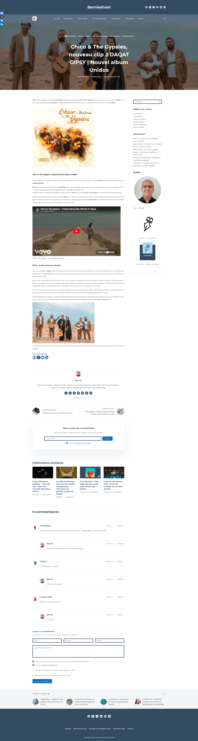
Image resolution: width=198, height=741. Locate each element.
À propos (68, 729)
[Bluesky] (42, 357)
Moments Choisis (139, 122)
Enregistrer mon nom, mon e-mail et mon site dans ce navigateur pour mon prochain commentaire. (62, 661)
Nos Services (129, 19)
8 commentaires (69, 497)
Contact (140, 19)
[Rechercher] (165, 19)
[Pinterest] (157, 7)
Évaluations (115, 19)
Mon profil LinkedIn (99, 387)
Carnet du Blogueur (139, 124)
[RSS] (164, 7)
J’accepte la (80, 443)
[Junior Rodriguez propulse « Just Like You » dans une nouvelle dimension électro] (42, 472)
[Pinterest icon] (86, 393)
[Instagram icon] (82, 393)
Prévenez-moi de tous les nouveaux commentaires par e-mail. (55, 670)
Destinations (68, 19)
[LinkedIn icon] (70, 393)
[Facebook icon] (66, 393)
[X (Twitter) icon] (78, 393)
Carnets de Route (138, 127)
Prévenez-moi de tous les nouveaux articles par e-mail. (52, 675)
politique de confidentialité (83, 443)
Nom (36, 640)
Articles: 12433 (78, 397)
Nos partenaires (119, 729)
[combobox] (146, 102)
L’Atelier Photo (138, 116)
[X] (38, 357)
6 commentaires (127, 36)
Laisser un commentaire (42, 681)
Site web (99, 640)
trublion (43, 561)
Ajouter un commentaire (42, 647)
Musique (117, 36)
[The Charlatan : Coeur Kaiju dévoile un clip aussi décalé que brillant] (90, 472)
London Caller (46, 597)
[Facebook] (146, 7)
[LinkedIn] (161, 7)
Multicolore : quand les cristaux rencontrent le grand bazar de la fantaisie (153, 701)
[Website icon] (74, 393)
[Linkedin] (46, 357)
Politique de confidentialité (99, 729)
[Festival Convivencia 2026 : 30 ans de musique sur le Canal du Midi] (114, 472)
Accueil (57, 19)
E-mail (68, 640)
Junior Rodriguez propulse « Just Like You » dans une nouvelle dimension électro (41, 486)
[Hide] (1, 28)
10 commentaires (117, 492)
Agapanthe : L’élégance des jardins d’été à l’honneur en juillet (52, 701)
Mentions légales (79, 729)
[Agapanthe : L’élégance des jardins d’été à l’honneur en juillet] (35, 702)
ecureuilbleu (45, 526)
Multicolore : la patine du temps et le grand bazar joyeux (119, 701)
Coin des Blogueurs (99, 19)
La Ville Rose (137, 113)
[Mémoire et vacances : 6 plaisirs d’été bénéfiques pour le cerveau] (70, 702)
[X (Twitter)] (150, 7)
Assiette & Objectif (139, 119)
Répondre (120, 526)
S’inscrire (107, 439)
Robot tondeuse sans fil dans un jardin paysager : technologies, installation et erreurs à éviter (145, 152)
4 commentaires (46, 494)
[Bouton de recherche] (159, 101)
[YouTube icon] (90, 393)
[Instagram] (154, 7)
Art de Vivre (82, 19)
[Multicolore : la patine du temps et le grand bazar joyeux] (104, 702)
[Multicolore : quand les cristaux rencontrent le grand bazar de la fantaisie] (138, 702)
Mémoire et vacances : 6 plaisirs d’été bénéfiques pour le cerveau (85, 701)
